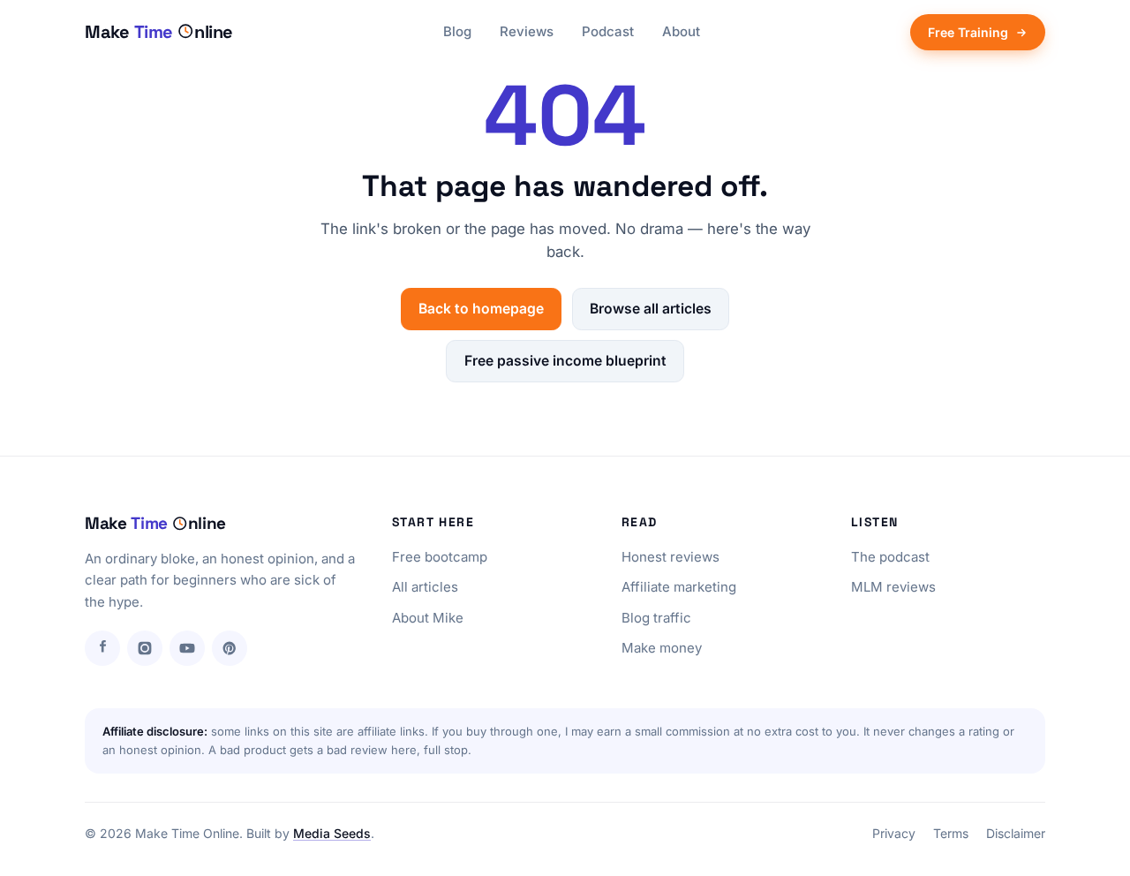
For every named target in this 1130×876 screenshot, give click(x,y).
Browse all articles (651, 308)
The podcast (890, 556)
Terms (950, 833)
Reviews (527, 31)
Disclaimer (1015, 833)
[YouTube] (187, 648)
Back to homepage (481, 308)
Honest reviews (670, 556)
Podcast (608, 31)
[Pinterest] (229, 648)
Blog (457, 31)
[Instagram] (144, 648)
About (681, 31)
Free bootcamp (439, 556)
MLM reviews (893, 586)
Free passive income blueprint (565, 360)
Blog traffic (656, 617)
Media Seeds (332, 833)
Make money (662, 647)
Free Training (968, 32)
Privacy (893, 833)
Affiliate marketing (679, 586)
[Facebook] (102, 648)
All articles (425, 586)
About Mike (427, 617)
